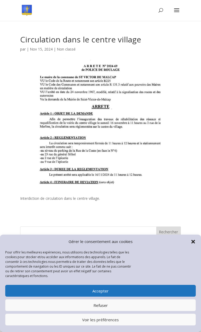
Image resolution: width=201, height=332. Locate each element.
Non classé (66, 49)
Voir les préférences (100, 319)
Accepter (100, 291)
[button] (193, 241)
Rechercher (168, 231)
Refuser (100, 305)
